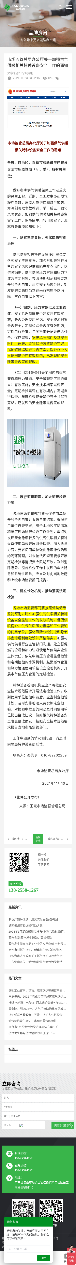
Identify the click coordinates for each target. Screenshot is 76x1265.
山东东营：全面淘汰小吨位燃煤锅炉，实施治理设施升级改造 (60, 838)
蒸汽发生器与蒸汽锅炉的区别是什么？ (33, 1033)
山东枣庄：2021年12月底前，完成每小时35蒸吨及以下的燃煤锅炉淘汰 (20, 838)
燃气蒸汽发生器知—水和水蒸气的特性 (33, 1020)
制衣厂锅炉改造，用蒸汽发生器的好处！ (34, 919)
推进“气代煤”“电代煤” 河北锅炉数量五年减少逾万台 (41, 1002)
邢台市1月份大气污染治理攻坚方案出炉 (33, 1027)
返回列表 (38, 839)
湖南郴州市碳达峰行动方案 (26, 925)
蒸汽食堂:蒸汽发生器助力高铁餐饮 (30, 937)
